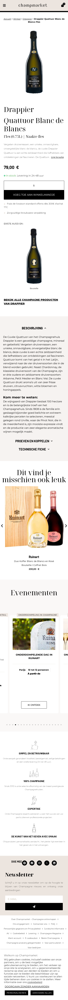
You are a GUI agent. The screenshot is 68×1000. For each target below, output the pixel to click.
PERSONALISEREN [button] (16, 993)
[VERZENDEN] (34, 906)
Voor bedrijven (34, 947)
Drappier (27, 19)
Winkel (17, 19)
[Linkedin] (54, 863)
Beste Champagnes (50, 938)
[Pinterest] (24, 863)
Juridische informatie (54, 928)
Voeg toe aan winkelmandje (34, 194)
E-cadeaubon (31, 938)
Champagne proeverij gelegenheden (24, 943)
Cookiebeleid (19, 933)
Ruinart (34, 557)
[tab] (34, 328)
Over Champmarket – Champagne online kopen (33, 919)
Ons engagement (21, 924)
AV (8, 933)
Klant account (14, 938)
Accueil (7, 19)
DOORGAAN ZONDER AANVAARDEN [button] (27, 986)
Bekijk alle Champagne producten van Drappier (31, 301)
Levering (32, 933)
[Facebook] (31, 863)
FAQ (53, 924)
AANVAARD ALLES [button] (42, 993)
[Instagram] (39, 863)
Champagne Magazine (50, 933)
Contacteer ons (40, 924)
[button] (4, 5)
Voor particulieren (53, 943)
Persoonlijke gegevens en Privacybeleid (22, 928)
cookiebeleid (34, 982)
